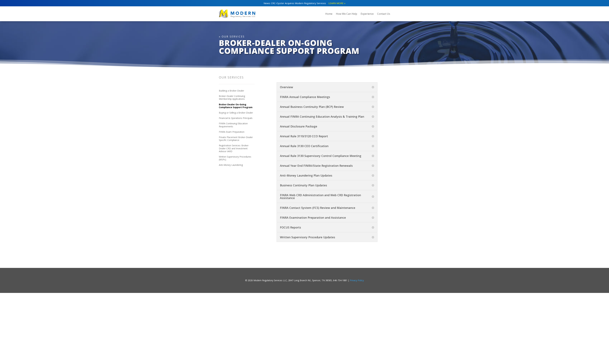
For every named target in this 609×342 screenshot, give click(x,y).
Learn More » (336, 3)
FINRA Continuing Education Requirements (233, 125)
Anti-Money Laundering (231, 165)
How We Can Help (346, 14)
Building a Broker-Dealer (231, 90)
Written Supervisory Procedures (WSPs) (235, 158)
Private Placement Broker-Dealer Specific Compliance (236, 139)
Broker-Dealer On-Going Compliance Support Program (235, 106)
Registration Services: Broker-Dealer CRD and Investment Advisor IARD (234, 148)
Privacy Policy (357, 280)
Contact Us (383, 14)
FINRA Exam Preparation (231, 131)
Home (328, 14)
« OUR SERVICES (232, 36)
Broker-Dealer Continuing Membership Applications (232, 97)
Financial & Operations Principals (235, 118)
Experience (367, 14)
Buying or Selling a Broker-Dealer (236, 112)
